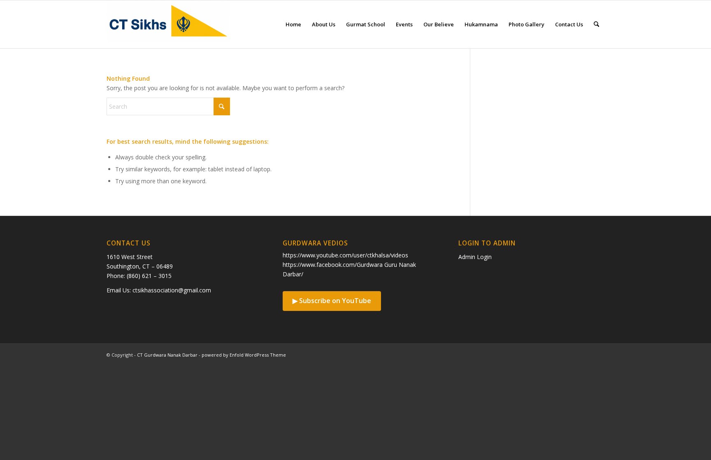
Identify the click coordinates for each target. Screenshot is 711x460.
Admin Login (475, 257)
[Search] (596, 24)
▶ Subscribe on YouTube (332, 300)
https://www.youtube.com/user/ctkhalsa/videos (345, 255)
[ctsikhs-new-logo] (168, 24)
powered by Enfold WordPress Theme (244, 355)
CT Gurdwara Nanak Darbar (167, 355)
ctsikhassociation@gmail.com (171, 290)
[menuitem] (293, 24)
